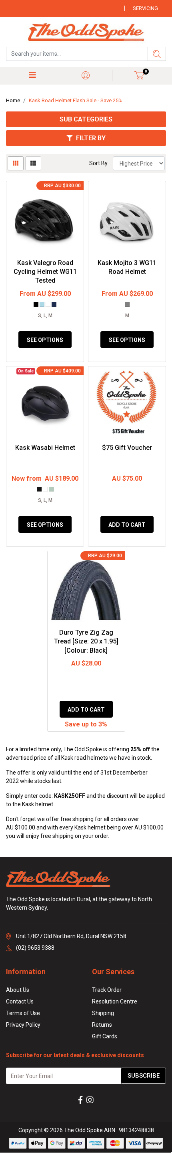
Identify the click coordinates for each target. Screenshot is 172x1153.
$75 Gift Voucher (127, 447)
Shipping (103, 1013)
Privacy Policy (23, 1025)
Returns (102, 1025)
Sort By (98, 163)
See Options (45, 340)
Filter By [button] (91, 138)
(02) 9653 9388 (35, 948)
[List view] (33, 163)
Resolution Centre (114, 1001)
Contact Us (20, 1001)
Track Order (107, 990)
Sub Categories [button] (86, 119)
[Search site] (157, 54)
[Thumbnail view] (16, 163)
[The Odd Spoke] (86, 33)
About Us (17, 990)
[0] (139, 75)
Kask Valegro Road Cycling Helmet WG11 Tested (45, 272)
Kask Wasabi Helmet (45, 447)
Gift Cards (104, 1036)
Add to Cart (127, 525)
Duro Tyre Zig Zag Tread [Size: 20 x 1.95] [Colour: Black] (86, 641)
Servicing (145, 8)
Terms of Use (23, 1013)
